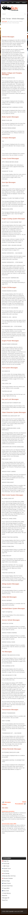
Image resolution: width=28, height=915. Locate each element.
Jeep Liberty (6, 871)
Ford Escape (6, 863)
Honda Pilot (4, 895)
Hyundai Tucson (7, 868)
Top (12, 2)
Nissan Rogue (6, 880)
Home (3, 2)
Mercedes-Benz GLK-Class (9, 875)
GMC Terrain (4, 21)
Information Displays (6, 803)
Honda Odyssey (7, 893)
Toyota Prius (5, 900)
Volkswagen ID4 (5, 897)
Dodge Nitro (6, 861)
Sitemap (18, 2)
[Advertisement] (14, 29)
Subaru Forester (7, 883)
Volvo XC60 (6, 890)
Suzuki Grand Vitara (8, 885)
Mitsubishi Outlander (8, 878)
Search (24, 2)
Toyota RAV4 (6, 888)
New (8, 2)
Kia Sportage (6, 873)
